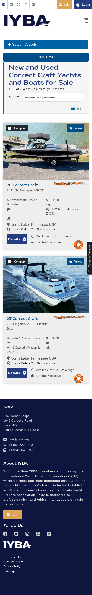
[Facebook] (3, 4)
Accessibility (11, 566)
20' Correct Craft (22, 185)
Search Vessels (24, 44)
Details (14, 239)
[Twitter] (11, 4)
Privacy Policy (13, 561)
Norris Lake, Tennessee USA (33, 224)
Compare (20, 128)
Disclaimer (46, 57)
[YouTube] (25, 4)
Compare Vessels (89, 256)
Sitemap (9, 571)
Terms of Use (12, 557)
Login (86, 4)
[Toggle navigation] (86, 20)
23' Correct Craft (22, 318)
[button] (12, 514)
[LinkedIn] (33, 4)
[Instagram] (18, 4)
